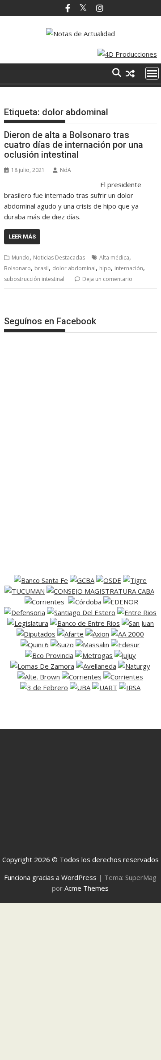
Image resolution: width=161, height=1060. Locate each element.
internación (128, 268)
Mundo (21, 257)
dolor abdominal (74, 268)
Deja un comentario (107, 279)
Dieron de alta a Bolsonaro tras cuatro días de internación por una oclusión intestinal (73, 145)
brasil (41, 268)
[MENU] (152, 73)
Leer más (22, 236)
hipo (105, 268)
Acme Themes (86, 888)
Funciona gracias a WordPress (50, 877)
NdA (65, 170)
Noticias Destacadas (59, 257)
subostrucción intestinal (34, 279)
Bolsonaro (17, 268)
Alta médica (114, 257)
